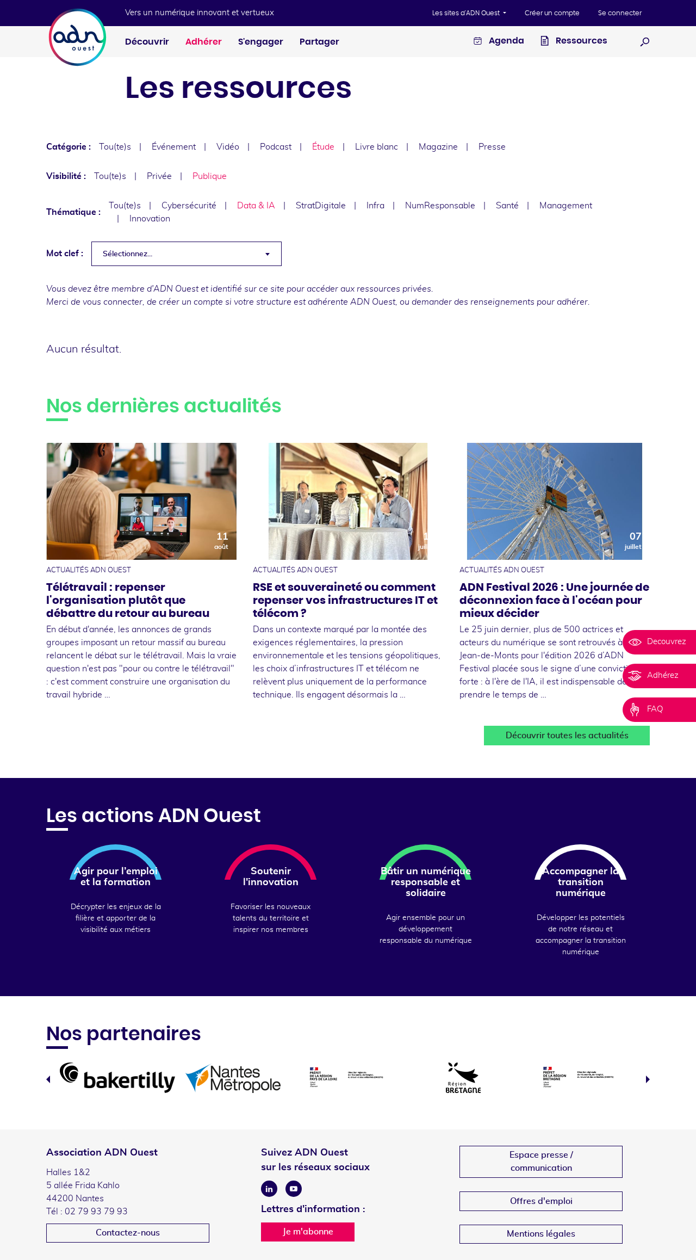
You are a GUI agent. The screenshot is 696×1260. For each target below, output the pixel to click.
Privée (159, 176)
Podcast (275, 147)
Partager (319, 42)
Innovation (149, 218)
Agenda (505, 40)
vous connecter (112, 302)
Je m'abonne (308, 1231)
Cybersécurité (188, 205)
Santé (507, 205)
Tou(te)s (115, 147)
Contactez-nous (128, 1232)
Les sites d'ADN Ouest (466, 13)
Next (648, 1079)
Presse (492, 147)
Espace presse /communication (541, 1161)
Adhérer (203, 42)
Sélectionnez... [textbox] (127, 254)
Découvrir (147, 42)
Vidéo (227, 147)
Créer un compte (552, 13)
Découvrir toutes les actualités (567, 735)
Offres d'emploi (541, 1201)
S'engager (260, 42)
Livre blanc (376, 147)
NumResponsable (440, 205)
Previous (48, 1079)
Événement (174, 147)
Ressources (580, 40)
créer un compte (191, 302)
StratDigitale (321, 205)
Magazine (438, 147)
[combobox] (186, 254)
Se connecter (620, 13)
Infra (375, 205)
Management (565, 205)
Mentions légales (541, 1234)
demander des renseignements (473, 302)
